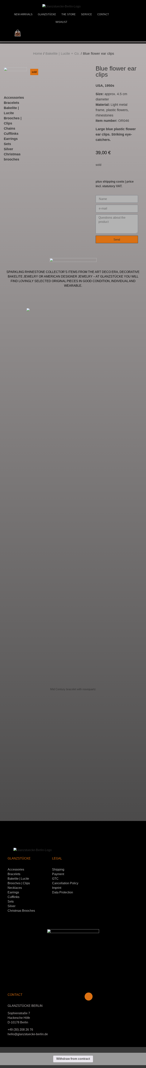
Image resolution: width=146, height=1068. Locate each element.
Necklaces (15, 887)
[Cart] (18, 33)
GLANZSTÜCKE (47, 14)
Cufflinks (11, 134)
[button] (4, 551)
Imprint (56, 887)
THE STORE (68, 14)
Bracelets (11, 103)
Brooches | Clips (19, 883)
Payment (58, 874)
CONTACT (103, 14)
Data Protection (62, 892)
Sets (11, 901)
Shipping (58, 869)
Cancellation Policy (65, 883)
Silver (11, 906)
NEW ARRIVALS (23, 14)
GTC (55, 878)
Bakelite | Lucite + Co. (62, 53)
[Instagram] (89, 997)
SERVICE (86, 14)
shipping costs (113, 181)
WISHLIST (61, 22)
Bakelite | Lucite (18, 878)
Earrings (11, 139)
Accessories (14, 97)
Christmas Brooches (21, 910)
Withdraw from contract (73, 1058)
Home (37, 53)
